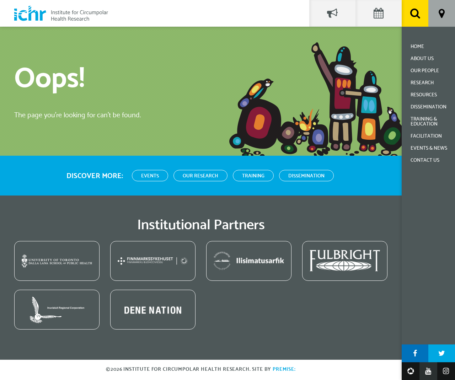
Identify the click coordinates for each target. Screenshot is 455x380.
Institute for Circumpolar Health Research (61, 13)
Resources (424, 95)
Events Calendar (378, 13)
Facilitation (426, 136)
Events (150, 176)
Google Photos (410, 371)
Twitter (441, 353)
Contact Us (425, 160)
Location (441, 13)
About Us (422, 59)
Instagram (446, 371)
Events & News (429, 148)
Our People (425, 71)
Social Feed (332, 13)
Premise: (284, 369)
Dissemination (428, 107)
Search (415, 13)
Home (417, 47)
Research (422, 83)
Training (253, 176)
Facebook (415, 353)
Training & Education (424, 121)
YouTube (428, 371)
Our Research (200, 176)
